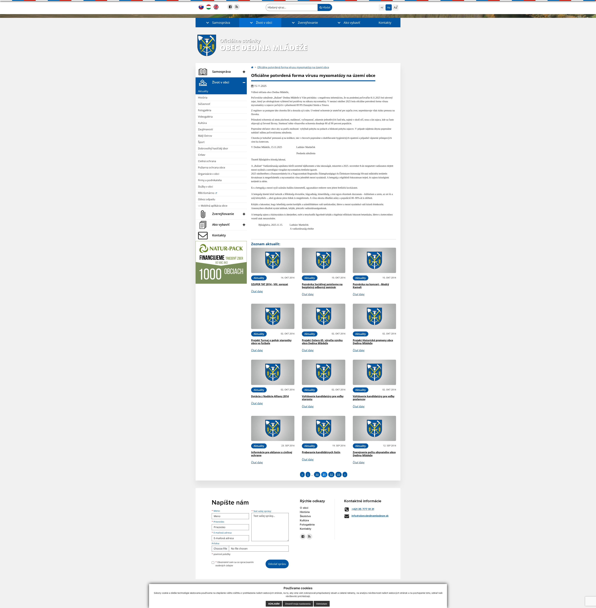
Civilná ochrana (207, 161)
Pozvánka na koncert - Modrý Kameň (371, 286)
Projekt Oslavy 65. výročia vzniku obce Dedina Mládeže (322, 342)
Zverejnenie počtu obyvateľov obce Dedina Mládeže (374, 454)
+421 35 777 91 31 (363, 509)
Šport (201, 142)
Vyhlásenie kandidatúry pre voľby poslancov (373, 398)
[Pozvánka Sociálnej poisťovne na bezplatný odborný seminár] (323, 260)
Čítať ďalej (257, 291)
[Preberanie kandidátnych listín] (323, 428)
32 (331, 474)
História (202, 97)
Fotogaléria (204, 110)
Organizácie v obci (208, 174)
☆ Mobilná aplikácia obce (212, 205)
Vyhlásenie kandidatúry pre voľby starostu (322, 398)
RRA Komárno (206, 193)
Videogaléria (205, 116)
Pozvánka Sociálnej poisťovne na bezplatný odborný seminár (322, 286)
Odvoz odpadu (206, 199)
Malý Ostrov (205, 135)
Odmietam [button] (321, 603)
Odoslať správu (277, 564)
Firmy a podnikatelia (210, 180)
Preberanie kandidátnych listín (321, 452)
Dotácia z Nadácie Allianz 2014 (270, 396)
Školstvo (305, 516)
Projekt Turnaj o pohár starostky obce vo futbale (271, 342)
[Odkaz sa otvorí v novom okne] (230, 7)
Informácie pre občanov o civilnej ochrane (271, 454)
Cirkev (201, 154)
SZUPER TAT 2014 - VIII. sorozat (269, 284)
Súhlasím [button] (274, 603)
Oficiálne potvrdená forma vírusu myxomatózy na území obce (293, 67)
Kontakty (385, 22)
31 (324, 474)
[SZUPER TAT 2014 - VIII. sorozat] (272, 260)
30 (317, 474)
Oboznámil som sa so (234, 564)
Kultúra (202, 123)
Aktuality (203, 91)
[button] (217, 22)
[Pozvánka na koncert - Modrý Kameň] (374, 260)
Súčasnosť (204, 104)
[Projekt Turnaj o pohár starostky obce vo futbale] (272, 316)
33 (338, 474)
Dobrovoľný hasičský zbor (213, 148)
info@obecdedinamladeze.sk (370, 515)
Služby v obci (205, 186)
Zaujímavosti (205, 129)
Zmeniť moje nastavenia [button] (298, 603)
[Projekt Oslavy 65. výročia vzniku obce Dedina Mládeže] (323, 316)
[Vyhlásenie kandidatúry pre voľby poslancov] (374, 372)
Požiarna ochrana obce (211, 167)
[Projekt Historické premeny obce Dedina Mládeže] (374, 316)
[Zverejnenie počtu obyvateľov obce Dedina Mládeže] (374, 428)
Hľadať (326, 7)
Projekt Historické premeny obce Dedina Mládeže (373, 342)
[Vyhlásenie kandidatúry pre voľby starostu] (323, 372)
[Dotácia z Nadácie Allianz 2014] (272, 372)
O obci (304, 508)
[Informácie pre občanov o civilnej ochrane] (272, 428)
